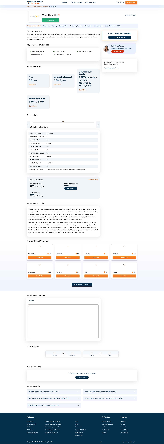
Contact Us (123, 427)
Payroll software (31, 424)
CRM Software (30, 427)
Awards (104, 432)
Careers (123, 424)
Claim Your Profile (119, 37)
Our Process (105, 427)
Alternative (88, 26)
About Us (123, 421)
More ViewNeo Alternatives (82, 284)
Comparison (98, 26)
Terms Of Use (124, 430)
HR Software (30, 421)
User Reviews (110, 26)
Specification (63, 26)
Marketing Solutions (107, 424)
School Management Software (53, 424)
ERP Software (30, 430)
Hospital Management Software (53, 427)
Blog (76, 421)
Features (46, 26)
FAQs (119, 26)
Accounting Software (32, 432)
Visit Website (70, 188)
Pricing (54, 26)
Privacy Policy (124, 432)
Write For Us (78, 427)
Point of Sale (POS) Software (52, 421)
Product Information (34, 26)
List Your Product (90, 2)
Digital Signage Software (40, 6)
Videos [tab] (31, 300)
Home (28, 6)
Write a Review (76, 2)
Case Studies (78, 435)
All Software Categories (51, 432)
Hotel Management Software (52, 430)
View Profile (39, 257)
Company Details (76, 26)
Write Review (79, 432)
